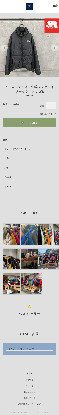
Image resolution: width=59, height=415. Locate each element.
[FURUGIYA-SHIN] (29, 6)
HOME (29, 373)
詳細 (5, 140)
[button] (4, 48)
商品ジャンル (29, 392)
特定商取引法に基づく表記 (29, 404)
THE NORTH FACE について (20, 348)
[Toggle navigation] (4, 6)
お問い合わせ (29, 398)
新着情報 (29, 379)
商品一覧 (29, 386)
